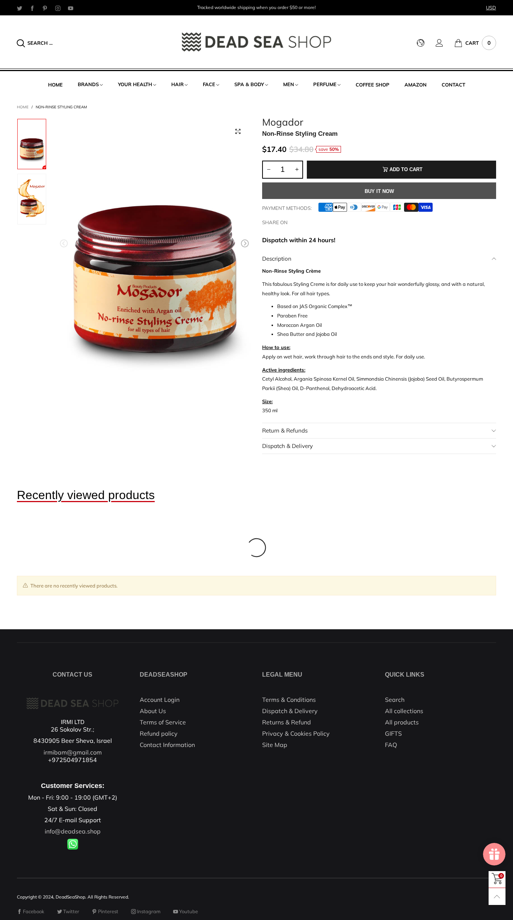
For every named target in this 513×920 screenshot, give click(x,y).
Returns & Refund (286, 722)
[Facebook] (32, 8)
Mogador (282, 122)
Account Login (160, 699)
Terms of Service (163, 722)
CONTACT (453, 85)
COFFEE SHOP (372, 85)
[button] (64, 243)
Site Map (274, 744)
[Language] (426, 43)
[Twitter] (19, 8)
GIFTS (393, 733)
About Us (153, 711)
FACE (209, 84)
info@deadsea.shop (73, 831)
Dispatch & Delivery (287, 445)
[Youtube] (70, 8)
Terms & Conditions (289, 699)
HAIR (177, 84)
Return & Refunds (285, 430)
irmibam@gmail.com (73, 752)
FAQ (391, 744)
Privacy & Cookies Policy (296, 733)
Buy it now (379, 191)
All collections (404, 711)
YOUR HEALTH (135, 84)
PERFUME (324, 84)
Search (394, 699)
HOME (55, 85)
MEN (288, 84)
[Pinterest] (45, 8)
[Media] (237, 131)
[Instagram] (57, 8)
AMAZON (415, 85)
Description (276, 258)
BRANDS (88, 84)
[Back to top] (497, 896)
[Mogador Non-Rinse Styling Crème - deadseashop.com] (154, 245)
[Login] (445, 43)
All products (402, 722)
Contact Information (167, 744)
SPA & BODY (249, 84)
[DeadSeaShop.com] (256, 42)
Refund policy (159, 733)
